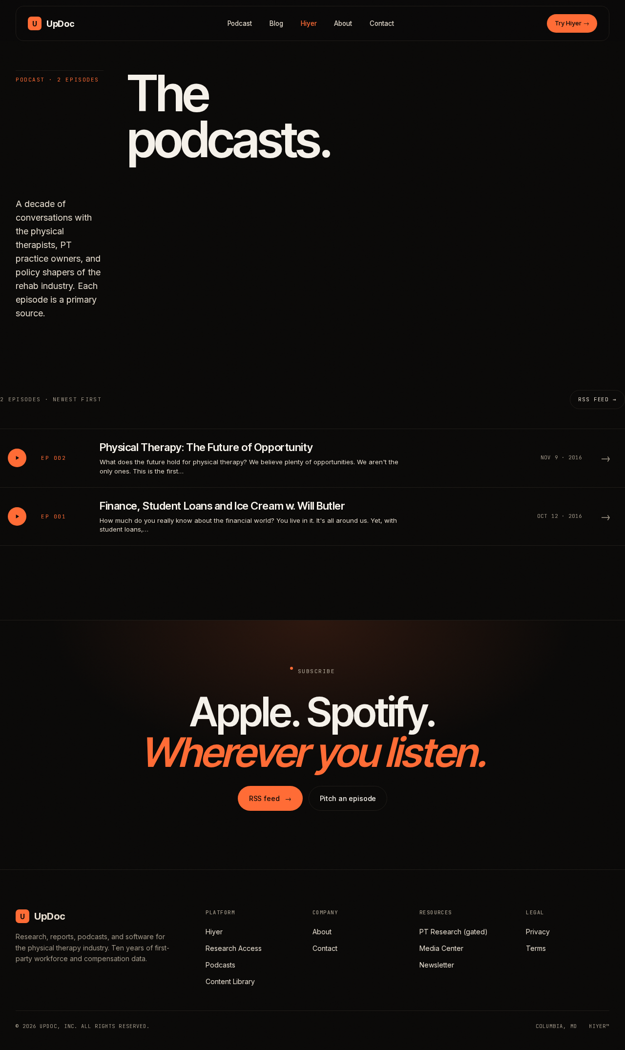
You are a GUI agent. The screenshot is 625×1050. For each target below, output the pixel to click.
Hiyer (309, 23)
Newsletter (436, 965)
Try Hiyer (572, 23)
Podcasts (220, 965)
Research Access (234, 948)
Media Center (441, 948)
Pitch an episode (348, 798)
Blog (276, 23)
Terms (536, 948)
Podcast (240, 23)
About (343, 23)
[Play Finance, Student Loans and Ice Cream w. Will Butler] (17, 516)
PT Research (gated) (453, 931)
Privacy (538, 931)
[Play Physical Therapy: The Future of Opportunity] (17, 458)
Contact (382, 23)
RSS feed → (597, 399)
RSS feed (270, 798)
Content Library (230, 981)
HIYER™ (599, 1026)
